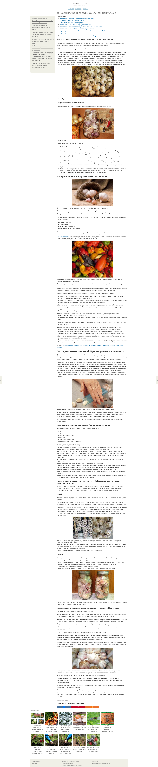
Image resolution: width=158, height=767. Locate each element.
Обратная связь (95, 761)
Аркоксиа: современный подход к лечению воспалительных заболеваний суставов (42, 65)
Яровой (63, 32)
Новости (78, 9)
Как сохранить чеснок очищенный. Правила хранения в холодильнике (81, 26)
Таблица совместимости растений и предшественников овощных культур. (43, 41)
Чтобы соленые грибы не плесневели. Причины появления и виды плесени (42, 48)
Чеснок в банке (64, 700)
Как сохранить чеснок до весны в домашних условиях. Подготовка (80, 36)
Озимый (63, 34)
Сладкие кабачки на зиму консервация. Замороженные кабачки (41, 27)
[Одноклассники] (92, 707)
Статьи (85, 9)
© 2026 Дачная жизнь (36, 761)
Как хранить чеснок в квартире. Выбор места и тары (75, 24)
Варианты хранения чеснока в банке (72, 22)
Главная (71, 9)
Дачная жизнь (79, 3)
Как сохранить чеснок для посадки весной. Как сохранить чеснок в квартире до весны (86, 30)
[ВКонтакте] (64, 707)
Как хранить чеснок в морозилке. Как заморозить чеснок (77, 28)
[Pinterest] (78, 707)
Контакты (64, 761)
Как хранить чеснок (62, 237)
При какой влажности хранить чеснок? (73, 20)
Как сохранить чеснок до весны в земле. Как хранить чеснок (78, 18)
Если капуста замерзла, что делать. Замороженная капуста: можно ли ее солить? (42, 34)
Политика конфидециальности (68, 763)
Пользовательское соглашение (73, 761)
